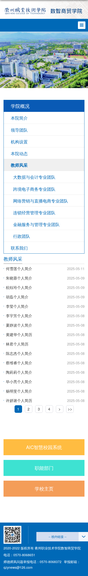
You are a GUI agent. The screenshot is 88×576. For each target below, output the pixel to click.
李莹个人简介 (17, 306)
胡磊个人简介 (17, 297)
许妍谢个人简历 (19, 400)
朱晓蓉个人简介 (19, 278)
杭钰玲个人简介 (19, 287)
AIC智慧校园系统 (44, 447)
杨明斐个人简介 (19, 391)
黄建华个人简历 (19, 334)
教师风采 (19, 165)
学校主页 (44, 488)
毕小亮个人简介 (19, 381)
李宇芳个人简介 (19, 315)
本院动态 (19, 153)
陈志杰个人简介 (19, 353)
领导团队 (19, 130)
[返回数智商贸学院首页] (44, 11)
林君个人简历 (17, 344)
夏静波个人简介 (19, 325)
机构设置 (19, 141)
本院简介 (19, 118)
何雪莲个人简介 (19, 268)
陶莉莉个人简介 (19, 372)
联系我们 (19, 248)
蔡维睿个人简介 (19, 362)
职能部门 (44, 467)
